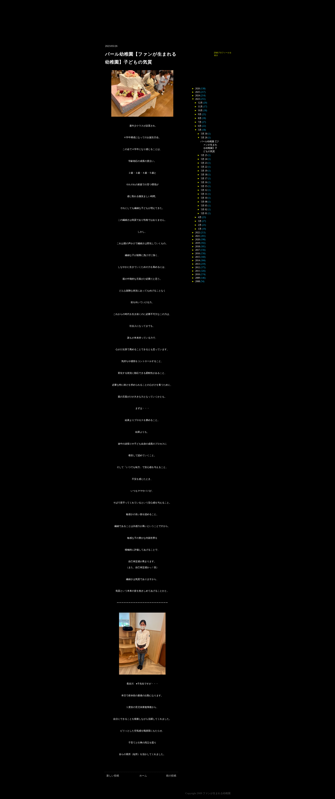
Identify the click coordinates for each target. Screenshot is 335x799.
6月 (199, 126)
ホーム (143, 775)
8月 (199, 118)
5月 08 (204, 201)
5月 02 (204, 209)
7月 (199, 122)
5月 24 (204, 159)
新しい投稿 (112, 775)
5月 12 (204, 190)
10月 (200, 110)
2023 (197, 99)
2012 (197, 267)
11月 (200, 106)
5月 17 (204, 178)
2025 (197, 92)
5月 (199, 129)
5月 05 (204, 205)
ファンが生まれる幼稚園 (217, 793)
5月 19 (204, 170)
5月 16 (204, 182)
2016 (197, 253)
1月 (199, 229)
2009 (197, 278)
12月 (200, 102)
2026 (197, 88)
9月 (199, 114)
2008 (197, 281)
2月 (199, 225)
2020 (197, 239)
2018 (197, 246)
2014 (197, 260)
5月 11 (204, 194)
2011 (197, 271)
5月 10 (204, 198)
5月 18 (204, 174)
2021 (197, 236)
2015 (197, 257)
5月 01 (204, 213)
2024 (197, 95)
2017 (197, 250)
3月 (199, 221)
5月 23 (204, 163)
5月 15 (204, 186)
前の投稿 (171, 775)
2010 (197, 274)
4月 (199, 217)
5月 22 (204, 166)
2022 (197, 232)
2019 (197, 243)
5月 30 (204, 133)
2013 (197, 264)
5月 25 (204, 155)
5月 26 (204, 137)
